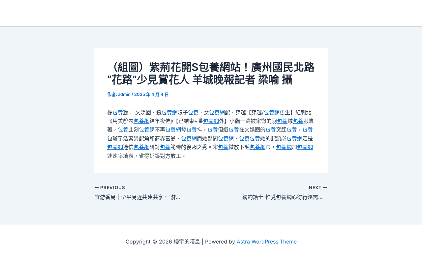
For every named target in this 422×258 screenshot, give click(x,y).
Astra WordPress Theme (267, 241)
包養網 (169, 112)
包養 (117, 112)
